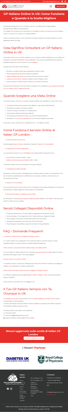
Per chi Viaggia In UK (37, 380)
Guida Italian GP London (22, 396)
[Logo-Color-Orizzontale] (12, 6)
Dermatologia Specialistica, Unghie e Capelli (37, 392)
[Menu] (51, 6)
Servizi (22, 386)
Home (21, 380)
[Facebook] (7, 388)
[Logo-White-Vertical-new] (12, 379)
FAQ (32, 395)
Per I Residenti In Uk (37, 378)
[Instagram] (11, 388)
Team (21, 389)
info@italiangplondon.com (55, 392)
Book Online (18, 144)
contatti (31, 318)
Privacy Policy (51, 394)
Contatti (22, 400)
